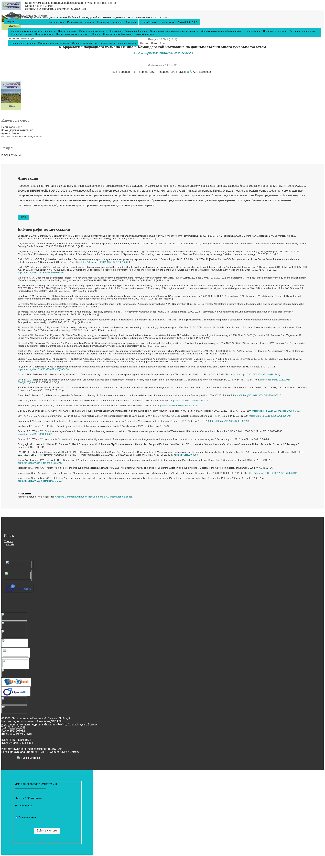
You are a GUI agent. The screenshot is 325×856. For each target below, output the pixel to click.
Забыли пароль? (23, 805)
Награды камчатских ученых (72, 34)
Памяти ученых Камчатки (117, 34)
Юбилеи (96, 34)
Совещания (254, 31)
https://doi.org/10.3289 (186, 454)
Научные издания (144, 34)
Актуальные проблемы (302, 31)
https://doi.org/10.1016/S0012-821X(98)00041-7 (274, 473)
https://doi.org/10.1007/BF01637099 (229, 421)
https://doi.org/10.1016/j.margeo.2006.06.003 (276, 410)
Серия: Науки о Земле (39, 5)
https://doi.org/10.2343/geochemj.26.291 (39, 462)
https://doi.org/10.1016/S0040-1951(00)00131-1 (259, 395)
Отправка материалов (84, 43)
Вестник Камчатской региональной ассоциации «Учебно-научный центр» (71, 2)
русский (26, 16)
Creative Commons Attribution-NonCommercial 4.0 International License (93, 496)
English (11, 21)
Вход (162, 43)
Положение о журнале (110, 22)
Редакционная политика (81, 22)
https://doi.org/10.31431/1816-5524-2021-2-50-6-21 (162, 53)
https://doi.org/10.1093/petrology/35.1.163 (40, 480)
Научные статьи (67, 31)
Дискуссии (116, 31)
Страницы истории (21, 34)
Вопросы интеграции (275, 31)
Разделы (13, 26)
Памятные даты (44, 34)
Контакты (131, 22)
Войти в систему (47, 830)
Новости (144, 43)
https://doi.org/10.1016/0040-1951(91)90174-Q (255, 374)
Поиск (154, 43)
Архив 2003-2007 (187, 22)
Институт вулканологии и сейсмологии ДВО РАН (55, 8)
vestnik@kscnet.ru (21, 733)
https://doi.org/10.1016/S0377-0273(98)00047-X (43, 369)
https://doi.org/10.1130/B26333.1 (35, 434)
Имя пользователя (36, 783)
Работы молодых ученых (93, 31)
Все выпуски (168, 22)
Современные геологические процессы (33, 31)
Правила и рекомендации (21, 38)
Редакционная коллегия (50, 22)
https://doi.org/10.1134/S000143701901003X (105, 262)
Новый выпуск (150, 22)
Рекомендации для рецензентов (118, 43)
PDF (23, 217)
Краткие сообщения (136, 31)
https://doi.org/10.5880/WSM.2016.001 (178, 405)
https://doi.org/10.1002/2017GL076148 (270, 415)
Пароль (29, 798)
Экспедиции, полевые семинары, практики (174, 31)
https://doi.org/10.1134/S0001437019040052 (42, 272)
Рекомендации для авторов (53, 43)
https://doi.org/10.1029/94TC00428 (189, 400)
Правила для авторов (23, 43)
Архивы (144, 17)
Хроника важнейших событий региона (222, 31)
